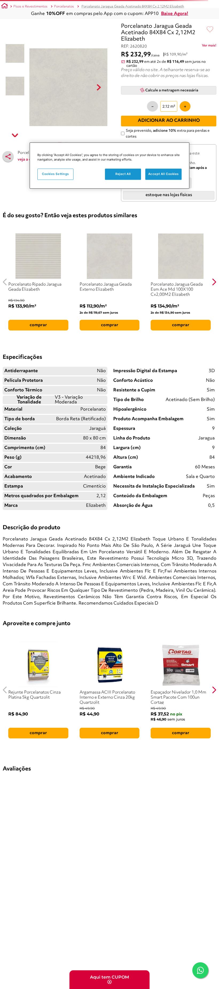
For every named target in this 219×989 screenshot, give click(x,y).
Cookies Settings (55, 174)
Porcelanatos (64, 6)
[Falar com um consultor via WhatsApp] (200, 970)
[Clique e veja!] (209, 46)
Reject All (123, 174)
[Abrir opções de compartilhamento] (8, 156)
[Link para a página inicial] (4, 6)
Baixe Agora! (174, 13)
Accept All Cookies (163, 174)
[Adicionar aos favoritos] (210, 29)
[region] (109, 165)
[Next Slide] (214, 282)
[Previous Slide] (5, 282)
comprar (38, 325)
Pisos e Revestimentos (30, 6)
